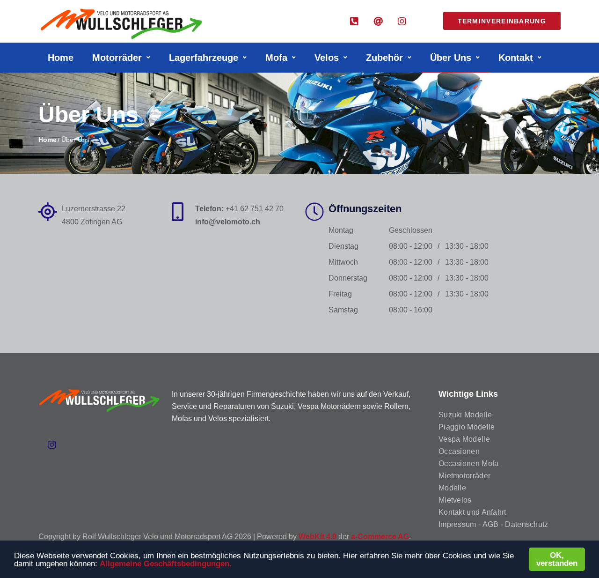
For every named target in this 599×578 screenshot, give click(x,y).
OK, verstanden (556, 559)
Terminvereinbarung (502, 21)
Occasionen (459, 451)
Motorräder (117, 57)
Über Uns (450, 57)
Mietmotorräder (464, 476)
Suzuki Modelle (465, 415)
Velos (326, 57)
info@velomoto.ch (227, 222)
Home (60, 57)
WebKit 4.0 (317, 537)
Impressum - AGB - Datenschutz (493, 524)
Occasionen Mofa (468, 463)
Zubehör (384, 57)
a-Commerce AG (380, 537)
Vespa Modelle (464, 439)
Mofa (276, 57)
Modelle (452, 488)
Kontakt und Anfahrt (472, 512)
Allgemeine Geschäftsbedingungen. (166, 563)
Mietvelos (455, 500)
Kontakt (515, 57)
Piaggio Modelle (466, 427)
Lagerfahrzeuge (203, 57)
